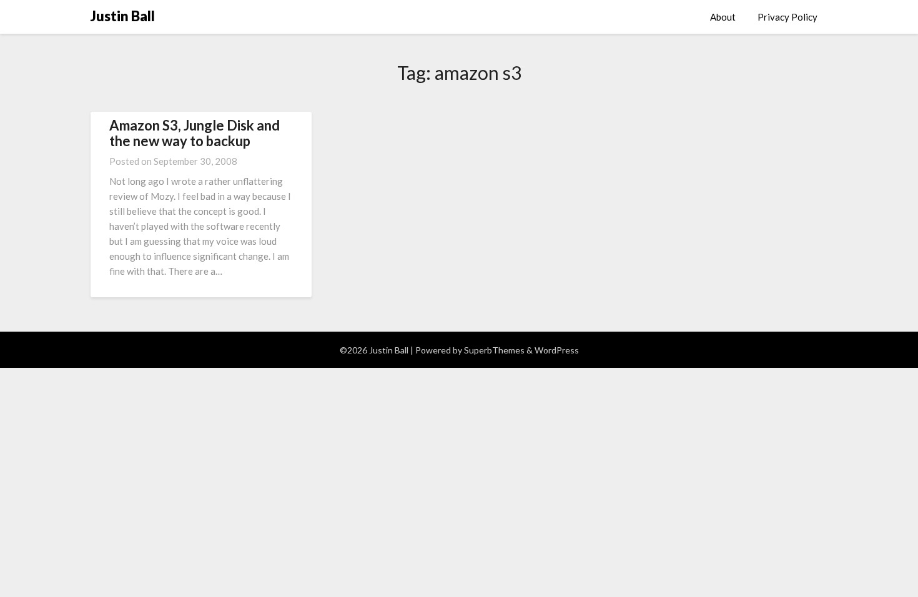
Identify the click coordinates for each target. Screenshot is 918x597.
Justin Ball (123, 15)
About (723, 16)
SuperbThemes (494, 350)
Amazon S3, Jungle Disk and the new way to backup (194, 133)
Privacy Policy (787, 16)
